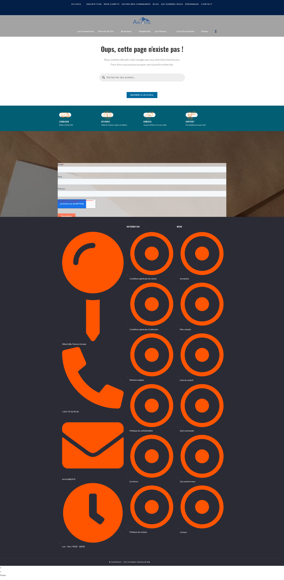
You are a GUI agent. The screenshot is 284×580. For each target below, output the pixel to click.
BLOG (156, 4)
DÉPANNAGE (192, 4)
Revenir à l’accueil (142, 95)
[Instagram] (139, 10)
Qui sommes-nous (172, 4)
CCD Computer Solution (163, 562)
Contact (207, 4)
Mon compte (112, 4)
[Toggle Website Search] (221, 31)
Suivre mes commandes (136, 4)
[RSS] (144, 10)
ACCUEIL (76, 4)
